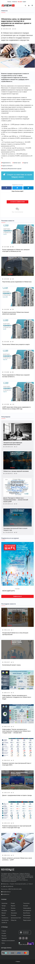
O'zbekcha (14, 1)
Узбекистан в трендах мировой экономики (16, 471)
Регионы (13, 908)
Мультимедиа (27, 915)
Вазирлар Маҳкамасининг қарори (11, 168)
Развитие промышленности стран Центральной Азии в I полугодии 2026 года (16, 826)
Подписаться (17, 596)
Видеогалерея (27, 920)
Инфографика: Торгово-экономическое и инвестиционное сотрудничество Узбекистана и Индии (16, 697)
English (24, 1)
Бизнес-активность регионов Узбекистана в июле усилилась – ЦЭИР (17, 858)
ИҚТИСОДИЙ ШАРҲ (8, 590)
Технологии (26, 903)
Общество (13, 920)
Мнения (4, 913)
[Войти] (29, 5)
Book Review (26, 913)
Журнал (13, 905)
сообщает (21, 79)
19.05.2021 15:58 (6, 28)
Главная (4, 931)
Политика (13, 915)
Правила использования (8, 940)
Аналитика (4, 903)
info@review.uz (6, 891)
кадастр (25, 162)
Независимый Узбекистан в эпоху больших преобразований (15, 633)
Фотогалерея (26, 917)
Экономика (14, 913)
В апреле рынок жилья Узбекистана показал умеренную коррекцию (15, 313)
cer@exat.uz (6, 894)
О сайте (4, 933)
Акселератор (5, 920)
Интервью (4, 910)
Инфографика (27, 908)
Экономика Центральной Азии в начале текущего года (15, 529)
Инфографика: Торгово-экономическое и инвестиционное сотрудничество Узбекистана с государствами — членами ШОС (16, 731)
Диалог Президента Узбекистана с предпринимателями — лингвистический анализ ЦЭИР (15, 499)
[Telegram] (20, 938)
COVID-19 (4, 922)
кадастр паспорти (7, 165)
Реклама (4, 935)
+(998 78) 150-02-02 (7, 886)
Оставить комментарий (17, 201)
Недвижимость (6, 162)
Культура (25, 905)
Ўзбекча (9, 1)
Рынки (3, 908)
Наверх (18, 961)
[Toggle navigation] (32, 5)
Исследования (27, 910)
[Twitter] (26, 938)
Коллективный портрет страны (11, 665)
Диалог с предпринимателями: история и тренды (17, 795)
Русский (20, 1)
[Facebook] (23, 938)
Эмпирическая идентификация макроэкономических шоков (12, 443)
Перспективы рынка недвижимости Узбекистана (17, 281)
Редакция (4, 938)
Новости (13, 910)
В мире (13, 903)
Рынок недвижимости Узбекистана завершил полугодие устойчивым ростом (16, 250)
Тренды (4, 905)
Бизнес (3, 915)
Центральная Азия (16, 917)
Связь (3, 943)
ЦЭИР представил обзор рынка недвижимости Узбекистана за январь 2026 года (16, 408)
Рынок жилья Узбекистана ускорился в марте (16, 344)
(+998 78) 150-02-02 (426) (15, 889)
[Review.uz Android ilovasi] (25, 932)
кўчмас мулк (17, 162)
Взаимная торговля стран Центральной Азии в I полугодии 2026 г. (16, 764)
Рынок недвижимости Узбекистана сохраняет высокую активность (16, 375)
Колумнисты (5, 917)
